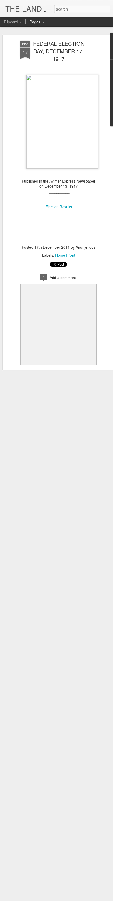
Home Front (65, 255)
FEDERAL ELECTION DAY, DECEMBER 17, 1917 (58, 51)
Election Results (58, 206)
